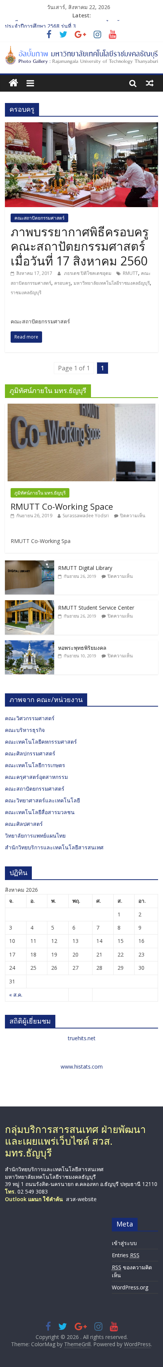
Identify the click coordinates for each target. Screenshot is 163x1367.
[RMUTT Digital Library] (29, 564)
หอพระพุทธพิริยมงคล (82, 647)
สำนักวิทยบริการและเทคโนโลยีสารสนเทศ (54, 847)
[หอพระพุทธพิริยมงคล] (29, 644)
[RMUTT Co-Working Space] (81, 407)
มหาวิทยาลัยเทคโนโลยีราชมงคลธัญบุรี (112, 283)
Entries (125, 1255)
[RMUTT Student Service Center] (29, 604)
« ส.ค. (15, 994)
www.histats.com (82, 1066)
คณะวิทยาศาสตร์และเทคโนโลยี (42, 800)
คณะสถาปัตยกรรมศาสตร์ (39, 218)
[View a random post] (149, 83)
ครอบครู (62, 283)
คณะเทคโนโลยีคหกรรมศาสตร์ (41, 741)
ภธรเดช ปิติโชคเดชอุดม (88, 273)
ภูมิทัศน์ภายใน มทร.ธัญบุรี (40, 493)
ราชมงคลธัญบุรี (26, 292)
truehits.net (82, 1038)
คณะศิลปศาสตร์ (24, 823)
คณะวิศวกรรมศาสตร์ (30, 718)
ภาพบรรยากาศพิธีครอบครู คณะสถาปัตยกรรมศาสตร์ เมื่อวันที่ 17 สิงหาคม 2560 (80, 246)
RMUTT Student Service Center (96, 607)
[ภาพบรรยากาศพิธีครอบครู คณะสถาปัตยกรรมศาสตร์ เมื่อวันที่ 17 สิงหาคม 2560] (81, 127)
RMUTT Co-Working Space (62, 506)
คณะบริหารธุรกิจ (25, 729)
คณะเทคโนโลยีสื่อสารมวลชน (40, 812)
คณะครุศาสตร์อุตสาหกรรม (36, 776)
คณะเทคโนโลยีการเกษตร (35, 765)
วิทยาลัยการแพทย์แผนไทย (35, 835)
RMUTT (130, 273)
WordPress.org (130, 1287)
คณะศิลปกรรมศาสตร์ (30, 753)
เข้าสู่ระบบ (124, 1243)
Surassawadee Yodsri (86, 515)
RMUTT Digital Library (85, 567)
